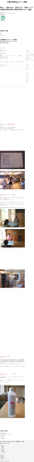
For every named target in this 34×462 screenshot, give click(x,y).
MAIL (2, 12)
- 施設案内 (3, 446)
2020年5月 (27, 76)
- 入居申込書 (3, 448)
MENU (4, 12)
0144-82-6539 (7, 13)
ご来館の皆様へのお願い (5, 356)
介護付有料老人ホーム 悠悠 (17, 2)
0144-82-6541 (2, 436)
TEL (1, 12)
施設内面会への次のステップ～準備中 (7, 194)
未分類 (26, 69)
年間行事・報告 (27, 67)
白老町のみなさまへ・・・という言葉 (7, 373)
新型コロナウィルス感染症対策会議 (7, 124)
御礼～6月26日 (3, 50)
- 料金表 (3, 449)
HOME (0, 12)
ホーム (1, 454)
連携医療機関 (3, 450)
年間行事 (6, 17)
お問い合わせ (3, 451)
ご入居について (3, 15)
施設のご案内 (3, 14)
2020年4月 (27, 78)
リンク (1, 459)
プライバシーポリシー (4, 452)
